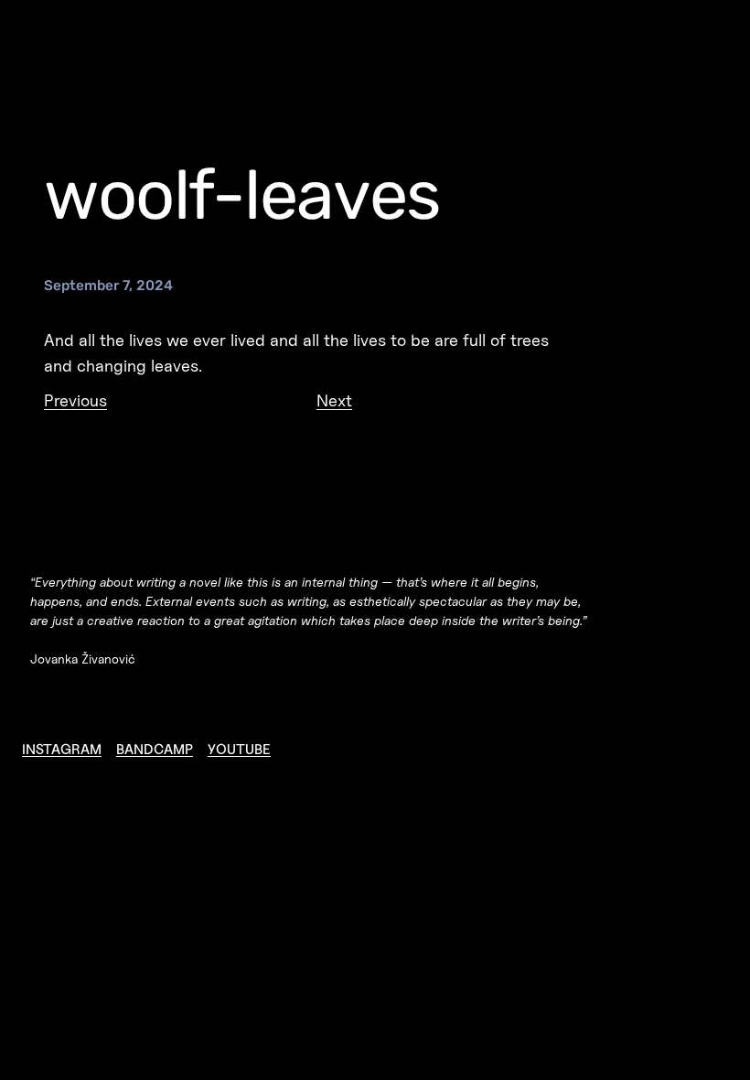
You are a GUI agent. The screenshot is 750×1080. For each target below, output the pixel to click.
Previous (75, 400)
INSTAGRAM (62, 749)
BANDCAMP (154, 749)
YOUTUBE (239, 749)
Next (334, 400)
